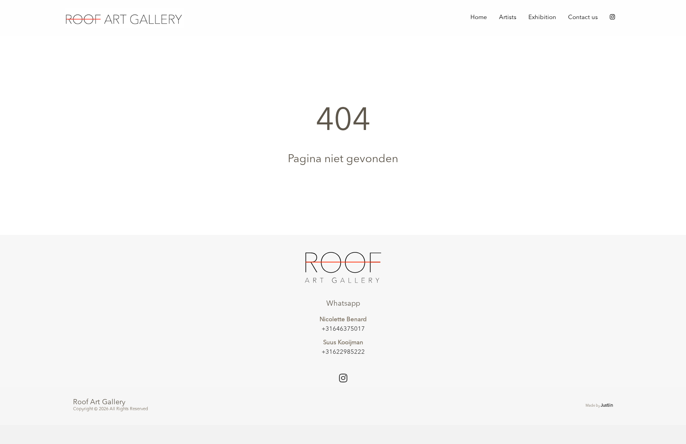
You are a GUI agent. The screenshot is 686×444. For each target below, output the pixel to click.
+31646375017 (343, 329)
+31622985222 (343, 352)
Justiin (607, 405)
